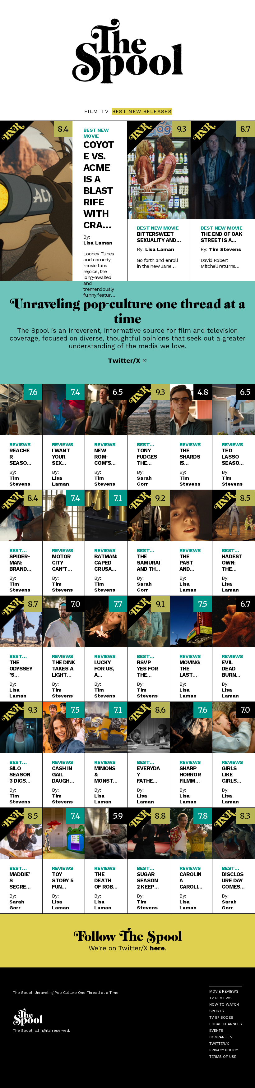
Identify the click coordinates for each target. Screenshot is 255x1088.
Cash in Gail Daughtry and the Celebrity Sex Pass (62, 774)
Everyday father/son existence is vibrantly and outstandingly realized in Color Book (148, 774)
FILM (91, 111)
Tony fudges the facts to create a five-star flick (147, 456)
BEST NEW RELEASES (142, 111)
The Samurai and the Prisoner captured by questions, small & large (148, 562)
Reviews (19, 444)
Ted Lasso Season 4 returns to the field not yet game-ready (233, 456)
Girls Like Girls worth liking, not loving (231, 774)
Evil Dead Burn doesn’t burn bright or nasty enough (233, 668)
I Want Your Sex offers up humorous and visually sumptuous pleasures (64, 456)
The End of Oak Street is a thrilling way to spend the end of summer (222, 237)
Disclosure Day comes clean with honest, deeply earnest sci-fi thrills (232, 880)
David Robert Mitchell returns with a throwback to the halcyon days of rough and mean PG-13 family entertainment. (222, 263)
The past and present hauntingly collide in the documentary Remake (190, 562)
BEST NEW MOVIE (96, 133)
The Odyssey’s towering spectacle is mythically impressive (20, 668)
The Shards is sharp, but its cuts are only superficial (190, 456)
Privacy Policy (223, 1050)
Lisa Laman (97, 243)
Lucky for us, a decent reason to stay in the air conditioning (104, 668)
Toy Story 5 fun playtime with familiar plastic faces (63, 880)
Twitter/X (125, 360)
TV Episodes (221, 1017)
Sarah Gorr (144, 481)
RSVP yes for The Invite (147, 668)
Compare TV (221, 1037)
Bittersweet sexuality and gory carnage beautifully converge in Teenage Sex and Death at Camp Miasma (156, 237)
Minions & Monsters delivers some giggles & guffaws (105, 774)
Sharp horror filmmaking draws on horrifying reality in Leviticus (190, 774)
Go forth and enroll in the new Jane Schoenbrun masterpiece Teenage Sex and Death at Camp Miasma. (157, 263)
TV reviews (220, 998)
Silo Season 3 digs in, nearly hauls (19, 774)
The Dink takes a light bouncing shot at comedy (63, 668)
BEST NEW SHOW (16, 762)
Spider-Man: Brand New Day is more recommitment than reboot (20, 562)
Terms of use (222, 1056)
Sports (216, 1011)
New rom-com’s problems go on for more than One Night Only (104, 456)
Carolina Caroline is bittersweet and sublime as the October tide (190, 880)
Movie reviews (224, 991)
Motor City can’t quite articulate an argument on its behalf (63, 562)
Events (216, 1030)
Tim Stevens (225, 249)
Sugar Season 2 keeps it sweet (147, 880)
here (157, 948)
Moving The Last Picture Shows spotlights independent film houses (190, 668)
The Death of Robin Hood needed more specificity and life (106, 880)
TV (105, 111)
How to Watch (224, 1004)
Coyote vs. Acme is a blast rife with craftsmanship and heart (99, 185)
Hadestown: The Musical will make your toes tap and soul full (233, 562)
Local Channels (225, 1024)
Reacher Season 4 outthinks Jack (20, 456)
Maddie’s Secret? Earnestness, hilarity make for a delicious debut (20, 880)
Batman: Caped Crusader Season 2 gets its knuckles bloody (106, 562)
